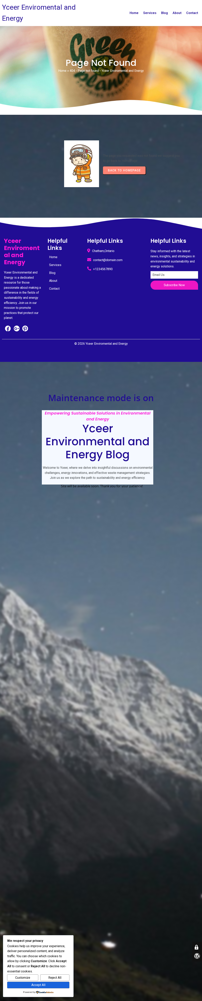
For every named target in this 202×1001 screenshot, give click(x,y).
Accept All (38, 985)
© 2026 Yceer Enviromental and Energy (101, 343)
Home (62, 71)
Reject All (54, 978)
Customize (22, 978)
